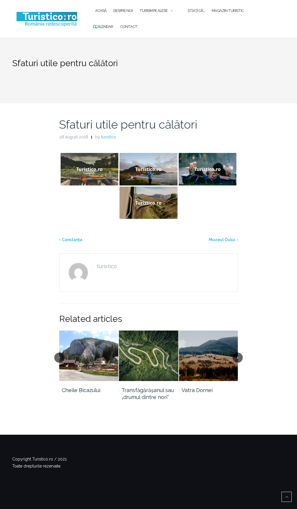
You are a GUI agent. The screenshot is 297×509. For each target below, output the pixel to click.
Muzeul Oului (222, 239)
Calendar (104, 26)
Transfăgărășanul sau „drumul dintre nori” (148, 393)
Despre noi (123, 10)
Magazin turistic (228, 10)
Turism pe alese (154, 10)
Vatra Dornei (197, 390)
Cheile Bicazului (81, 390)
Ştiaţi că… (196, 10)
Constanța (72, 239)
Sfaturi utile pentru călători (128, 124)
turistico (108, 137)
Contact (128, 26)
